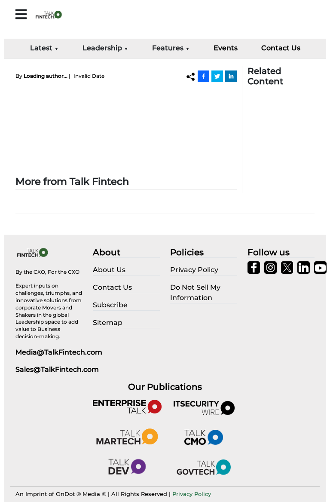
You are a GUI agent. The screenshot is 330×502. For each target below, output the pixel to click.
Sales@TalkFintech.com (57, 369)
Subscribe (110, 305)
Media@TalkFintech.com (58, 352)
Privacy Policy (191, 493)
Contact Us (280, 48)
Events (226, 48)
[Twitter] (217, 76)
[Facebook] (203, 76)
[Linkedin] (231, 76)
